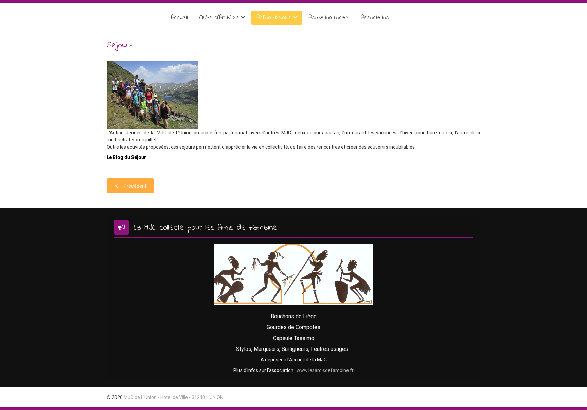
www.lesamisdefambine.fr (325, 370)
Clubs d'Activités (219, 17)
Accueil (179, 17)
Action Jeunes (273, 17)
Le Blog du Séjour (126, 157)
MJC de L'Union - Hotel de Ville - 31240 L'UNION (173, 397)
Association (375, 17)
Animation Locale (328, 17)
